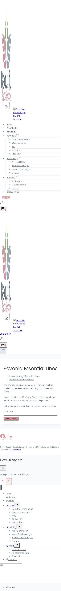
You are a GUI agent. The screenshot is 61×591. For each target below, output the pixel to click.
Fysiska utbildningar (21, 169)
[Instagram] (7, 438)
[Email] (10, 438)
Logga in (6, 197)
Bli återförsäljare (19, 184)
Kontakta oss (17, 181)
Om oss (10, 505)
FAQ (13, 146)
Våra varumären (19, 143)
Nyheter (11, 131)
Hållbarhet (16, 154)
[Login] (30, 202)
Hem (9, 124)
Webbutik (12, 127)
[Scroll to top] (3, 482)
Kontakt (10, 545)
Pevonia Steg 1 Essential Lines (24, 376)
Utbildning (11, 527)
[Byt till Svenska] (11, 587)
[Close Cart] (3, 467)
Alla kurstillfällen (19, 162)
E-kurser (15, 173)
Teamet (15, 188)
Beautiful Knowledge (21, 139)
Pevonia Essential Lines (21, 379)
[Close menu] (1, 487)
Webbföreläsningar (20, 165)
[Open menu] (3, 351)
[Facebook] (2, 438)
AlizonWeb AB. (16, 449)
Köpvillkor (16, 150)
